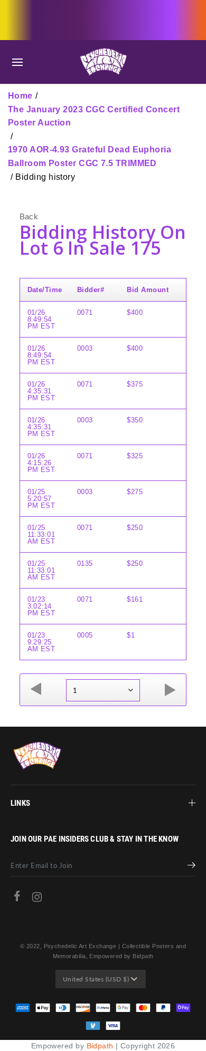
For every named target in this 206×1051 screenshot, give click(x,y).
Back (29, 216)
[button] (17, 62)
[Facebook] (17, 898)
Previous (36, 689)
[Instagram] (37, 899)
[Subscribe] (191, 866)
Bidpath (100, 1046)
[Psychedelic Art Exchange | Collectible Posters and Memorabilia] (103, 62)
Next (170, 689)
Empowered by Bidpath (121, 956)
